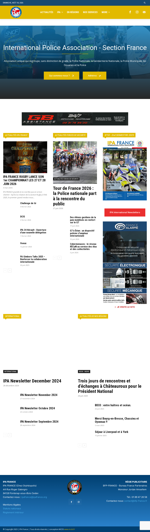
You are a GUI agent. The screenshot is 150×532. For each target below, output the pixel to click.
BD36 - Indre (84, 371)
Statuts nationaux (12, 508)
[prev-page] (5, 270)
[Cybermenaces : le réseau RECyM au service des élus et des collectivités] (60, 248)
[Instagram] (137, 12)
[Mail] (144, 12)
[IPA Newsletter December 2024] (37, 349)
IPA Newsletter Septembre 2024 (39, 421)
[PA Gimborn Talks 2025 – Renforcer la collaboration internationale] (10, 260)
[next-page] (10, 270)
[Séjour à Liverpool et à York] (85, 435)
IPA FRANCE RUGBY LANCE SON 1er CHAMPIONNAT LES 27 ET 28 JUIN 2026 (24, 180)
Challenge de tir (28, 203)
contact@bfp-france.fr (135, 500)
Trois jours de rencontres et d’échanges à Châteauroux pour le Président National (109, 386)
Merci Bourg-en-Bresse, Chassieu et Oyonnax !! (117, 420)
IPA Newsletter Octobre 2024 (37, 408)
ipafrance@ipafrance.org (34, 497)
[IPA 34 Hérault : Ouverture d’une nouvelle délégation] (10, 234)
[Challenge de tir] (10, 207)
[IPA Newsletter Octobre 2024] (10, 412)
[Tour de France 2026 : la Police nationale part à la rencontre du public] (75, 162)
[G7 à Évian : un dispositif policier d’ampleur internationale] (60, 234)
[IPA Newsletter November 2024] (10, 398)
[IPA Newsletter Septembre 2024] (10, 425)
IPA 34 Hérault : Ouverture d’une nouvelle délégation (33, 231)
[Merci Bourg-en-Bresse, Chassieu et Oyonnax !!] (85, 422)
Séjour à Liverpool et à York (111, 432)
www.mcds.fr (69, 529)
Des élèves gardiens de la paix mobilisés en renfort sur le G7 (83, 220)
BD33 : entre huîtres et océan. (113, 405)
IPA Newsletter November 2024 (38, 395)
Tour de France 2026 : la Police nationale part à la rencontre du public (74, 196)
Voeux (23, 243)
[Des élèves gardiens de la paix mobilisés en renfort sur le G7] (60, 221)
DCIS (22, 216)
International (10, 371)
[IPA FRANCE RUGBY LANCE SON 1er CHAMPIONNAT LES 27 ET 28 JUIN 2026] (25, 157)
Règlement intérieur (13, 512)
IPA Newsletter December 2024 (32, 381)
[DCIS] (10, 220)
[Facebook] (130, 12)
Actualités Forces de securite (66, 179)
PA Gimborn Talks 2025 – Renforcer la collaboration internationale (33, 259)
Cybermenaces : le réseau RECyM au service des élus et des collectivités (83, 247)
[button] (145, 3)
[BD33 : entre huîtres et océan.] (85, 409)
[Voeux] (10, 247)
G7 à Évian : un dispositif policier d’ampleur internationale (82, 233)
